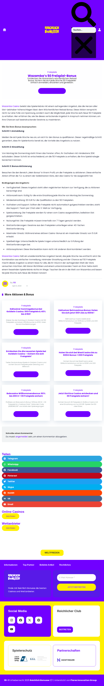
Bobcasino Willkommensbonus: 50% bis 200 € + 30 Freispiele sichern (26, 394)
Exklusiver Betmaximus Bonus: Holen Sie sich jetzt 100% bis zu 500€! (78, 311)
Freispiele (52, 72)
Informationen (11, 565)
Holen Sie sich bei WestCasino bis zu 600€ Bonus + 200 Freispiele (78, 354)
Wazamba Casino (10, 256)
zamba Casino (12, 106)
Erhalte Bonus (51, 90)
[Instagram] (11, 620)
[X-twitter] (29, 620)
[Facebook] (20, 620)
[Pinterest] (38, 620)
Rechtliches (65, 565)
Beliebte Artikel (47, 565)
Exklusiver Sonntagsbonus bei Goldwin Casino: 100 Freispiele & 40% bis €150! (26, 311)
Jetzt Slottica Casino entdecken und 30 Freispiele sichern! (78, 394)
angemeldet (21, 436)
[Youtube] (11, 629)
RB (14, 282)
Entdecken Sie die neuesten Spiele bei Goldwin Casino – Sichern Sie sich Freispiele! (26, 354)
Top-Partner (28, 565)
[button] (4, 30)
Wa (3, 106)
